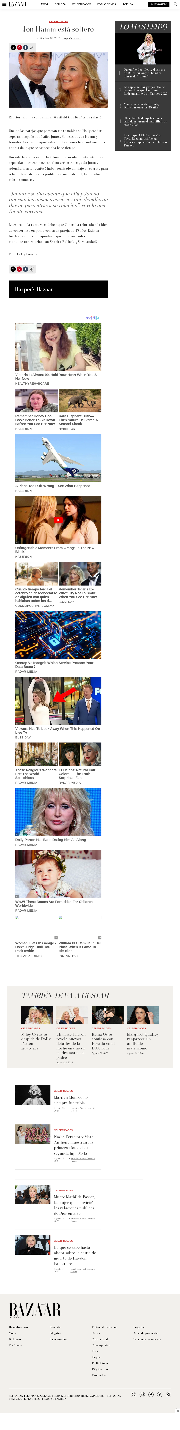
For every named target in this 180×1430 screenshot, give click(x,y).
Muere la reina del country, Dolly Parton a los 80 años (142, 105)
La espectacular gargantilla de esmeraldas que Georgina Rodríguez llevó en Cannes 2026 (145, 90)
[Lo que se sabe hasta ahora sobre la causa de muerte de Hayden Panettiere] (32, 1245)
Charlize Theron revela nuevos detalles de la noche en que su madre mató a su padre (71, 1045)
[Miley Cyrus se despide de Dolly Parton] (37, 1015)
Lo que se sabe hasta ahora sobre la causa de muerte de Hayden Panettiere (75, 1255)
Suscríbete (159, 4)
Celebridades (81, 4)
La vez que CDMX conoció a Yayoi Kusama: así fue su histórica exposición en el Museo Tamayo (145, 140)
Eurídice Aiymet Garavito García (83, 1109)
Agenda (128, 4)
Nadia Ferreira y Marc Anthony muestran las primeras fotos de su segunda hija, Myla (74, 1145)
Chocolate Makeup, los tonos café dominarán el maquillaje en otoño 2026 (145, 122)
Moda (45, 4)
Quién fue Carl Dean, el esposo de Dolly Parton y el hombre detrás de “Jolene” (144, 73)
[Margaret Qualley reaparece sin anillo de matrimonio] (143, 1015)
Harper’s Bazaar (71, 38)
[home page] (17, 4)
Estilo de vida (106, 4)
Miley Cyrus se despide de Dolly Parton (36, 1038)
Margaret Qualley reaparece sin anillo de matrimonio (143, 1041)
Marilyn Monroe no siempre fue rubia (71, 1100)
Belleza (60, 4)
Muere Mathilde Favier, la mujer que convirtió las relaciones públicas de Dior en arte (74, 1205)
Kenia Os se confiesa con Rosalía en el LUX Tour (103, 1041)
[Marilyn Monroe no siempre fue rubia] (32, 1095)
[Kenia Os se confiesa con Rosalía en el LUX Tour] (108, 1015)
